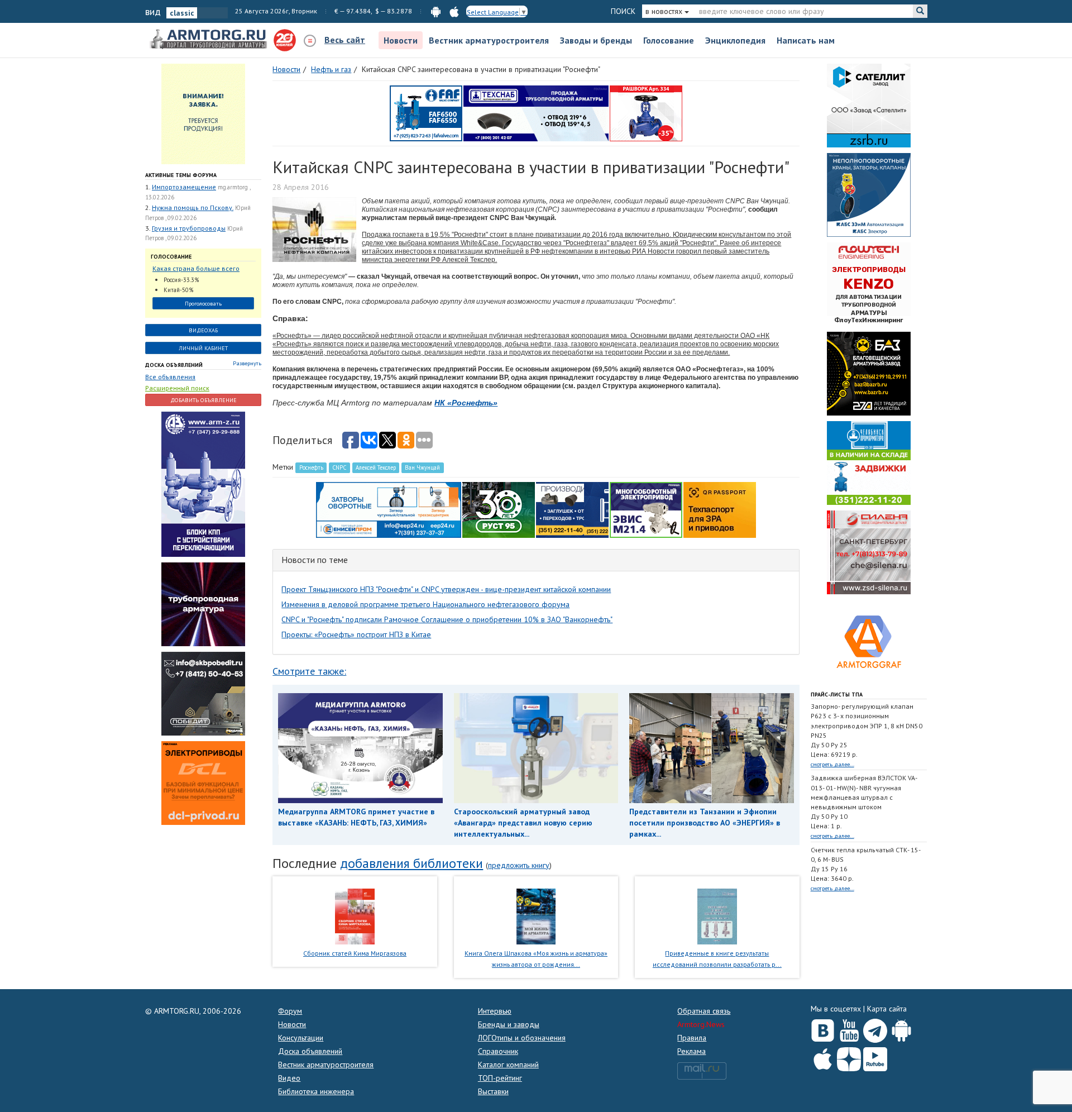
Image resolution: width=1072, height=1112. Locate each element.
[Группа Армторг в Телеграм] (875, 1028)
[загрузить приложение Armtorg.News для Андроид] (435, 11)
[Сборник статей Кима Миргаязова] (355, 915)
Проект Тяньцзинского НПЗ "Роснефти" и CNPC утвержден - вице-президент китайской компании (446, 589)
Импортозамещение (184, 187)
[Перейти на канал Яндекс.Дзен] (849, 1057)
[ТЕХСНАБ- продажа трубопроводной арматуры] (536, 113)
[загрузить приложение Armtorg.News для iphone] (454, 11)
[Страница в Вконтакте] (823, 1028)
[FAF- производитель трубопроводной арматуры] (426, 113)
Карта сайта (887, 1009)
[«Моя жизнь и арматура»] (536, 915)
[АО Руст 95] (498, 509)
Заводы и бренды (596, 40)
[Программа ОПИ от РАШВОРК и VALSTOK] (646, 113)
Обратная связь (703, 1011)
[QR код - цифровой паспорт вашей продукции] (719, 509)
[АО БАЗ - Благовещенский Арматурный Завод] (869, 373)
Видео (289, 1078)
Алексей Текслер (376, 467)
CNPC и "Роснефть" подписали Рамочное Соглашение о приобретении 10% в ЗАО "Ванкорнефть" (446, 619)
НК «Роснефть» (465, 402)
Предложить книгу (518, 865)
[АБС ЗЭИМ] (869, 194)
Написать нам (806, 40)
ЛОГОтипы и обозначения (522, 1038)
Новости (401, 40)
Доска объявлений (174, 365)
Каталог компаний (508, 1064)
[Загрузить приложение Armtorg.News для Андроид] (901, 1028)
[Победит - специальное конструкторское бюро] (203, 693)
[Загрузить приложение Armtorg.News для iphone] (823, 1057)
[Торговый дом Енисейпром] (388, 509)
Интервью (494, 1011)
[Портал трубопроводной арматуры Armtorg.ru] (209, 40)
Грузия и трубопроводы (189, 228)
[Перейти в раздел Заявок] (203, 113)
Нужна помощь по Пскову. (192, 207)
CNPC (339, 467)
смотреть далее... (832, 764)
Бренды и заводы (508, 1024)
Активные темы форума (181, 175)
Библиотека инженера (316, 1091)
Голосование (668, 40)
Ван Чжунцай (422, 467)
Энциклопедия (735, 40)
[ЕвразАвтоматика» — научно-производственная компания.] (646, 509)
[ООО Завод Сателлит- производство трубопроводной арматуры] (869, 105)
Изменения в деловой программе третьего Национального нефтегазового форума (425, 604)
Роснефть (311, 467)
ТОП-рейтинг (500, 1078)
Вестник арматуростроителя (489, 40)
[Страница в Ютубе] (849, 1028)
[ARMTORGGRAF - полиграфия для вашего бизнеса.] (869, 641)
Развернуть (247, 363)
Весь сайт (344, 39)
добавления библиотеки (411, 863)
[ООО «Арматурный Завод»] (203, 483)
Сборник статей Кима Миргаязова (354, 953)
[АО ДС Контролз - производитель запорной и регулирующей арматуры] (203, 603)
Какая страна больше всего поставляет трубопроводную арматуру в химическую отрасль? (198, 269)
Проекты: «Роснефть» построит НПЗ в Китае (356, 634)
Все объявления (170, 377)
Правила (691, 1038)
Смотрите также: (309, 671)
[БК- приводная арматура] (203, 782)
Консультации (300, 1038)
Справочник (498, 1051)
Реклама (691, 1051)
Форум (290, 1011)
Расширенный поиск (177, 388)
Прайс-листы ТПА (837, 694)
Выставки (493, 1091)
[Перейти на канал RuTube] (875, 1057)
